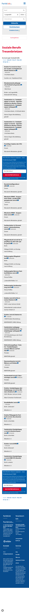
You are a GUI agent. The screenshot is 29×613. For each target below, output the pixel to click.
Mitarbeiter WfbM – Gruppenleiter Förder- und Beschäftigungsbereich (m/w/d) (13, 198)
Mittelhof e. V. (8, 410)
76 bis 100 (19, 60)
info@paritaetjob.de (8, 554)
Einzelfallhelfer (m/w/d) (11, 402)
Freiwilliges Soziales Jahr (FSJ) (13, 144)
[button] (2, 610)
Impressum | (19, 560)
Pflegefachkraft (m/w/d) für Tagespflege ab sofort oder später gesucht (13, 241)
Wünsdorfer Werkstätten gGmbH (13, 151)
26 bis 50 (9, 60)
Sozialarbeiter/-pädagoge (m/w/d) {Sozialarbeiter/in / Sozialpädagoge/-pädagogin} (13, 329)
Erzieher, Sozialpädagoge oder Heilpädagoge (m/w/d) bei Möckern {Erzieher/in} (13, 390)
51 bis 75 (14, 60)
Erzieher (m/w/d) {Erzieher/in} (13, 314)
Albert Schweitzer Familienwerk (12, 397)
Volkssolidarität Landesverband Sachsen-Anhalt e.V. (12, 309)
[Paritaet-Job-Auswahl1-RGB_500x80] (7, 3)
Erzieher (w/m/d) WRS (10, 443)
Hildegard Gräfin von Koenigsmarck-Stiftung (12, 250)
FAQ (17, 552)
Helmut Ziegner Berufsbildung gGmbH (12, 116)
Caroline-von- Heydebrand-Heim (13, 78)
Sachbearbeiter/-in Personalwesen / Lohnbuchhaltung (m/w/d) (12, 227)
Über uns (18, 557)
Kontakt (17, 554)
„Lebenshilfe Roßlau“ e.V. (11, 280)
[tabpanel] (14, 272)
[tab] (14, 38)
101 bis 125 (5, 62)
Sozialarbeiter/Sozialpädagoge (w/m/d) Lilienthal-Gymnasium (13, 431)
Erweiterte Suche (14, 30)
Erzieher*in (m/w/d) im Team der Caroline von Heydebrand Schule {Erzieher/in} (13, 68)
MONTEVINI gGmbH (9, 356)
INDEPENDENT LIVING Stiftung (12, 322)
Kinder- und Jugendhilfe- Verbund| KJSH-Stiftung (11, 93)
